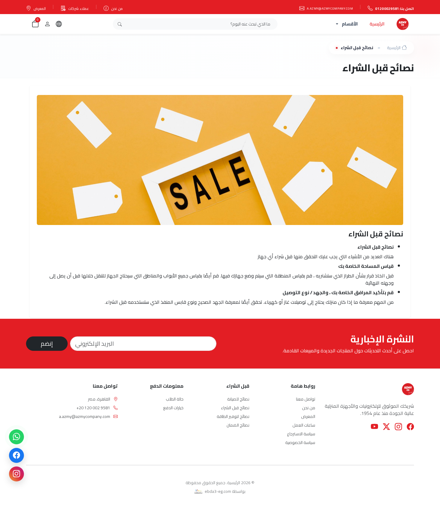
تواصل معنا (305, 399)
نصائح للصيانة (238, 399)
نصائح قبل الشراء (235, 408)
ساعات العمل (303, 425)
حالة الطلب (174, 399)
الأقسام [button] (350, 23)
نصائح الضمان (238, 425)
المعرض (40, 8)
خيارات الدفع (173, 408)
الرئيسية (377, 23)
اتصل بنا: (394, 8)
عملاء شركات (78, 8)
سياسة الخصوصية (300, 442)
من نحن (116, 8)
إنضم (47, 343)
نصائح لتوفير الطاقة (233, 416)
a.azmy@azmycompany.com (330, 8)
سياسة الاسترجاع (301, 434)
